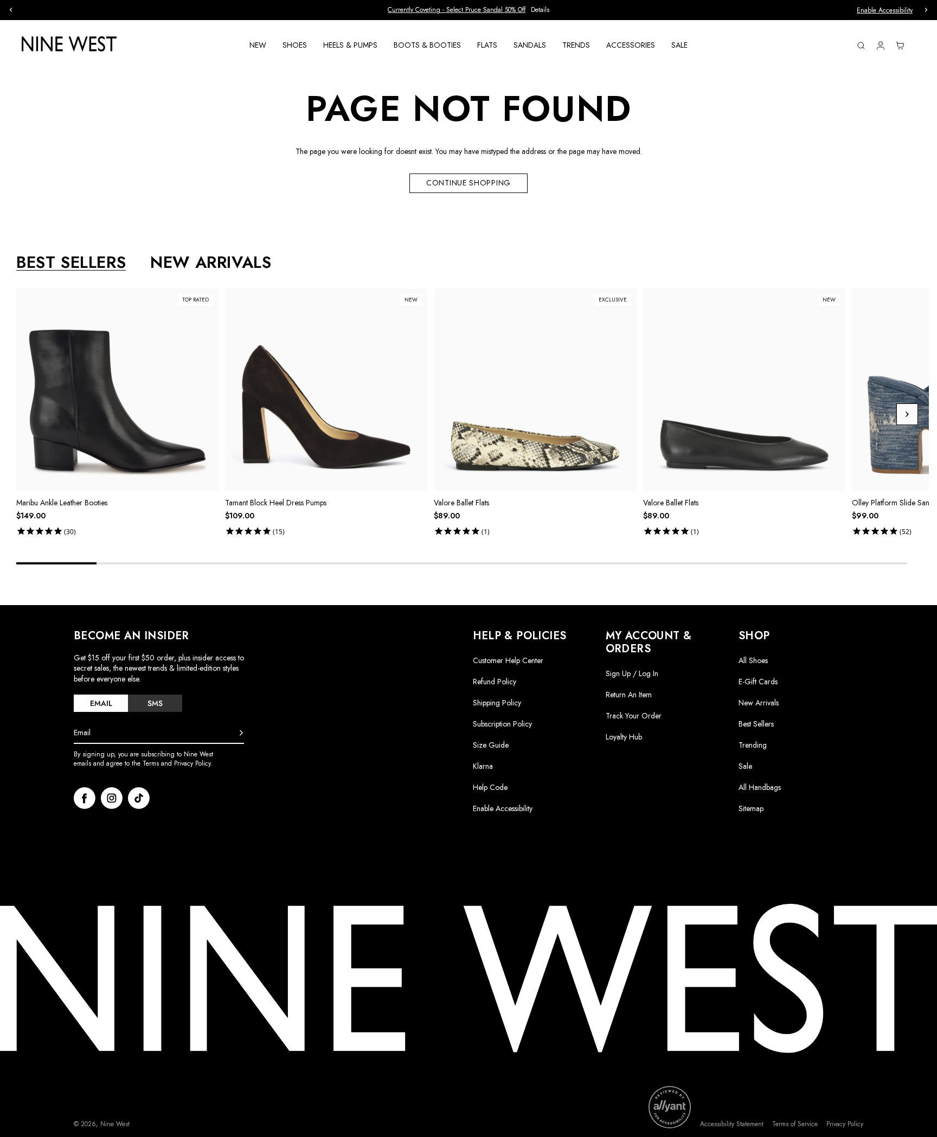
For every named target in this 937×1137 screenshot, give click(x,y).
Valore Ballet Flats (461, 502)
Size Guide (491, 745)
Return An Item (629, 694)
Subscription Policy (502, 723)
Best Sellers (756, 723)
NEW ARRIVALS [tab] (210, 262)
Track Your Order (634, 715)
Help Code (490, 787)
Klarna (483, 766)
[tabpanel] (472, 414)
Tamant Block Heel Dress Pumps (275, 502)
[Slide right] (907, 414)
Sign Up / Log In (632, 673)
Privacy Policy (844, 1124)
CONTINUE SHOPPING (468, 182)
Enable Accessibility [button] (885, 10)
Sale (745, 766)
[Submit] (241, 733)
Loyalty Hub (624, 736)
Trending (753, 745)
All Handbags (760, 787)
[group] (470, 10)
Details (551, 10)
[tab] (101, 703)
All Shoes (753, 660)
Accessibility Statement (731, 1124)
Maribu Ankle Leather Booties (61, 502)
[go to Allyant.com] (669, 1107)
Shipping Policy (497, 702)
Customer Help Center (508, 660)
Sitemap (751, 808)
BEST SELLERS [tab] (71, 262)
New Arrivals (759, 702)
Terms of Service (795, 1124)
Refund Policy (494, 681)
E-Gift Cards (758, 681)
